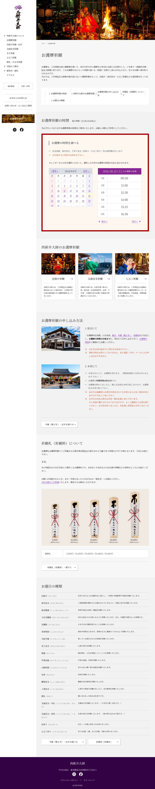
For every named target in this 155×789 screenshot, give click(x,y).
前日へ (104, 221)
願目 (114, 335)
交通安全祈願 (12, 48)
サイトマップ (89, 780)
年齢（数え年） (125, 335)
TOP (43, 43)
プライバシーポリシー (69, 780)
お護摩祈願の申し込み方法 (108, 93)
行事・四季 (25, 86)
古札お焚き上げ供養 (50, 482)
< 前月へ (54, 171)
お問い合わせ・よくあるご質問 (18, 105)
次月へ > (87, 171)
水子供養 (10, 53)
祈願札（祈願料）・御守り (59, 567)
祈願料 (136, 335)
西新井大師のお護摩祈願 (83, 93)
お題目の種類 (59, 100)
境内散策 (11, 86)
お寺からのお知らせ (18, 98)
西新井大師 (77, 763)
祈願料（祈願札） (104, 741)
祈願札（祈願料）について (133, 93)
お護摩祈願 (11, 40)
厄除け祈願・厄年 (14, 44)
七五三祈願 (11, 57)
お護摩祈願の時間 (58, 93)
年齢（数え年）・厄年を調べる (59, 424)
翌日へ (135, 221)
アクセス (10, 75)
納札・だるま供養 (14, 62)
